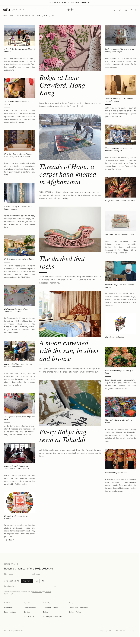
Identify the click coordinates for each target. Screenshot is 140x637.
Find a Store (29, 616)
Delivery (46, 612)
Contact (27, 612)
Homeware (9, 16)
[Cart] (131, 10)
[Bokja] (70, 10)
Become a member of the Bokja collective (70, 3)
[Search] (114, 10)
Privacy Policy (37, 591)
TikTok (132, 631)
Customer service (50, 608)
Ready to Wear (25, 16)
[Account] (120, 10)
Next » (11, 539)
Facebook (120, 631)
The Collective (46, 16)
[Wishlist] (125, 10)
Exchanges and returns (52, 616)
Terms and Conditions (78, 608)
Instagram (106, 631)
